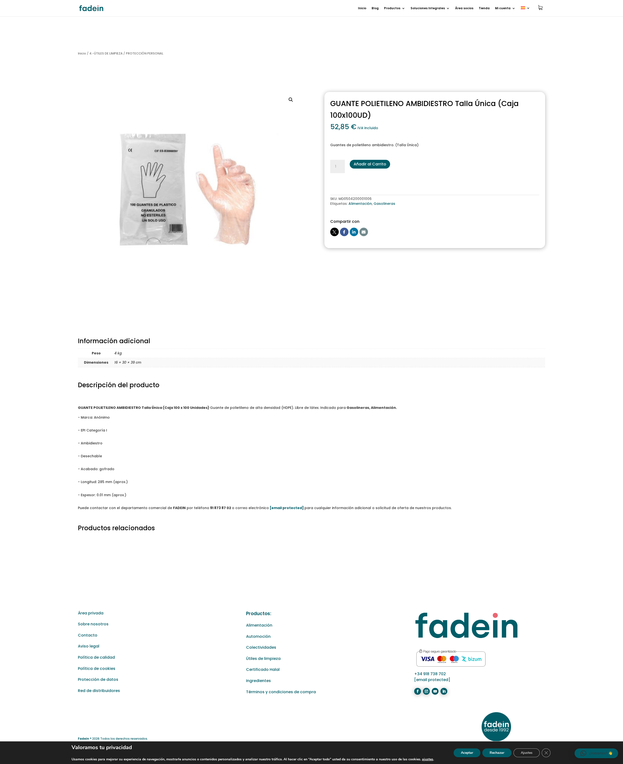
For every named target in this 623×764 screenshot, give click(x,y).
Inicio (362, 8)
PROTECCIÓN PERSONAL (144, 53)
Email (363, 232)
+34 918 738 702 (430, 674)
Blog (375, 8)
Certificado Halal (263, 669)
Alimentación (360, 203)
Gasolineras (384, 203)
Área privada (90, 613)
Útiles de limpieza (263, 658)
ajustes (427, 759)
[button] (290, 99)
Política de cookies (96, 668)
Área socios (464, 8)
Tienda (484, 8)
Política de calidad (96, 657)
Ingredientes (258, 680)
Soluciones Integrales (428, 8)
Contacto (87, 635)
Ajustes (526, 752)
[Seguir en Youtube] (435, 691)
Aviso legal (88, 646)
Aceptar (467, 752)
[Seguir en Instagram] (426, 691)
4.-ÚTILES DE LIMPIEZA (106, 53)
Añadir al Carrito (370, 164)
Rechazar (497, 752)
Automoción (258, 636)
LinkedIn (354, 232)
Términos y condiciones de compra (281, 692)
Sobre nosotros (93, 624)
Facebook (344, 232)
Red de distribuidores (99, 690)
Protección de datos (98, 679)
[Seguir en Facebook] (417, 691)
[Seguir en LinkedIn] (443, 691)
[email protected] (287, 507)
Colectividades (261, 647)
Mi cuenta (503, 8)
